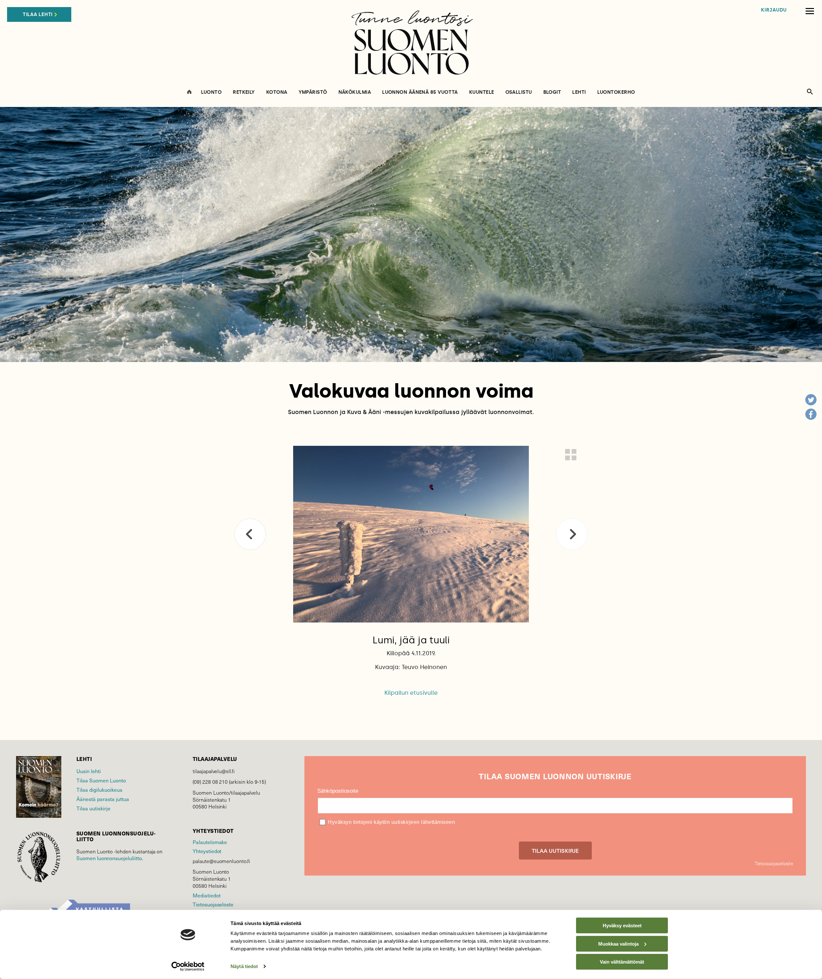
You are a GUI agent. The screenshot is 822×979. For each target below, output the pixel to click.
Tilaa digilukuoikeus (99, 789)
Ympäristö (313, 92)
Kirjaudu (774, 10)
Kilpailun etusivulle (411, 692)
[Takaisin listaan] (570, 454)
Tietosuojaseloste (213, 904)
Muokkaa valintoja (618, 943)
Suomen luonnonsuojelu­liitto (109, 858)
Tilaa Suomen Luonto (101, 780)
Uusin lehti (88, 771)
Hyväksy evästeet (622, 925)
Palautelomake (210, 842)
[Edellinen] (250, 534)
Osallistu (518, 92)
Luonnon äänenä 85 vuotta (420, 92)
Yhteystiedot (207, 851)
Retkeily (244, 92)
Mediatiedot (206, 895)
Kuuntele (481, 92)
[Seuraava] (572, 534)
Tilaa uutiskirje (93, 808)
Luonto (211, 92)
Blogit (552, 92)
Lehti (579, 92)
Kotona (276, 92)
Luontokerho (616, 92)
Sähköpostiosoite (337, 791)
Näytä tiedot (244, 966)
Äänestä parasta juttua (102, 799)
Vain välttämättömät (622, 962)
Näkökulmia (354, 92)
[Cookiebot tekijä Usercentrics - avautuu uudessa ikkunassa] (188, 966)
